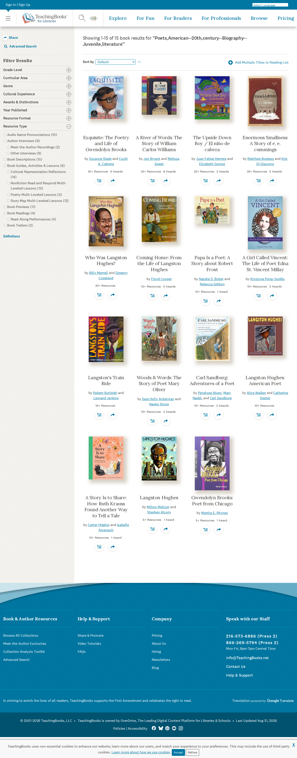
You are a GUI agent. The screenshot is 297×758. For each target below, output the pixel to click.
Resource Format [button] (17, 118)
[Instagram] (181, 728)
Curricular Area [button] (15, 78)
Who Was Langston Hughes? (106, 260)
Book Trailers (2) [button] (20, 225)
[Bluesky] (161, 728)
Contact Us (235, 666)
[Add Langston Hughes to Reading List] (258, 414)
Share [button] (13, 37)
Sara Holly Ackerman (158, 399)
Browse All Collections (20, 635)
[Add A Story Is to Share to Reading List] (99, 546)
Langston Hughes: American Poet (265, 380)
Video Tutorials (89, 643)
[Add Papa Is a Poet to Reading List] (205, 300)
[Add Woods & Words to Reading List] (152, 420)
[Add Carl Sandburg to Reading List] (205, 414)
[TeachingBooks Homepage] (41, 18)
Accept (178, 752)
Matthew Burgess (260, 158)
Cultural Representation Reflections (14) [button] (38, 174)
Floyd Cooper (161, 279)
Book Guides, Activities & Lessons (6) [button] (36, 165)
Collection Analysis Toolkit (24, 651)
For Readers (178, 18)
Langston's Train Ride (106, 380)
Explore (118, 18)
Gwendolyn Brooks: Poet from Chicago (212, 500)
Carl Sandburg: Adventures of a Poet (212, 380)
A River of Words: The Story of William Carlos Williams (159, 143)
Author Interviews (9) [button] (23, 141)
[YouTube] (174, 728)
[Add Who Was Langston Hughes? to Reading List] (99, 294)
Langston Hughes (159, 497)
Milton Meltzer (158, 507)
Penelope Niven (210, 393)
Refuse (192, 752)
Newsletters (161, 659)
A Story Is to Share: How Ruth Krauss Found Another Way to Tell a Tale (106, 506)
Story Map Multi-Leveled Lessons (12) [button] (40, 200)
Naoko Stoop (159, 404)
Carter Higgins (99, 525)
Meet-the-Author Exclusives (24, 643)
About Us (159, 643)
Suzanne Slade (100, 158)
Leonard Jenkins (106, 398)
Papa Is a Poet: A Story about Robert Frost (212, 263)
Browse (259, 18)
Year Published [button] (15, 110)
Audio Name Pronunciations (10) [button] (32, 134)
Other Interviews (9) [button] (26, 153)
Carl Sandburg (221, 398)
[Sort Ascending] (139, 61)
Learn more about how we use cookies (141, 752)
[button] (8, 18)
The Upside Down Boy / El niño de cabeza (212, 143)
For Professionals (221, 18)
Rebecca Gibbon (212, 284)
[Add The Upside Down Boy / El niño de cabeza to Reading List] (205, 180)
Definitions (11, 236)
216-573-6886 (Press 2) (251, 636)
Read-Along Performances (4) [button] (33, 219)
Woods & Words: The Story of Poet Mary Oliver (159, 383)
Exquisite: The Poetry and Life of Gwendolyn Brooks (106, 143)
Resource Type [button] (15, 126)
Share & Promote (90, 635)
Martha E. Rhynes (214, 513)
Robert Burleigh (105, 393)
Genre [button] (8, 86)
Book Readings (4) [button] (21, 213)
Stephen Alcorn (159, 512)
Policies (119, 728)
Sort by (88, 61)
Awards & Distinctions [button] (21, 102)
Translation (241, 700)
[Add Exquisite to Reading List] (99, 180)
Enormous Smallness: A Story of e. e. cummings (265, 143)
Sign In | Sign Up (18, 4)
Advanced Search (22, 46)
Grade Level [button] (12, 70)
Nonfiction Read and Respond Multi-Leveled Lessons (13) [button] (38, 186)
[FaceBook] (154, 728)
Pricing (285, 18)
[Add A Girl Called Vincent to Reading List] (258, 295)
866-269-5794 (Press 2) (252, 643)
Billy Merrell (98, 273)
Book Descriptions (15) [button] (24, 159)
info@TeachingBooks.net (247, 657)
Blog (155, 667)
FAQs (82, 651)
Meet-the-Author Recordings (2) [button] (35, 147)
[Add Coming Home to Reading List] (152, 295)
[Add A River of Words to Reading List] (152, 180)
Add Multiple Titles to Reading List (261, 62)
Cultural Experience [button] (19, 94)
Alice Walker (256, 393)
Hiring (156, 651)
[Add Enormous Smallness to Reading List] (258, 180)
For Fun (145, 18)
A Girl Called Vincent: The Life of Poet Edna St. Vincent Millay (265, 263)
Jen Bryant (151, 158)
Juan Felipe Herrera (211, 158)
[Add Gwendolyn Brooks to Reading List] (205, 529)
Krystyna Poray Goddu (267, 279)
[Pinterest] (167, 728)
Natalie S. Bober (211, 279)
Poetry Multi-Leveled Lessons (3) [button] (36, 194)
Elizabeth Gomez (212, 164)
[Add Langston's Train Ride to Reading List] (99, 414)
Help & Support (239, 675)
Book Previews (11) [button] (21, 207)
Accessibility (137, 728)
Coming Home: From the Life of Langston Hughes (159, 263)
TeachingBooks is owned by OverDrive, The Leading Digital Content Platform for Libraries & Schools (154, 720)
